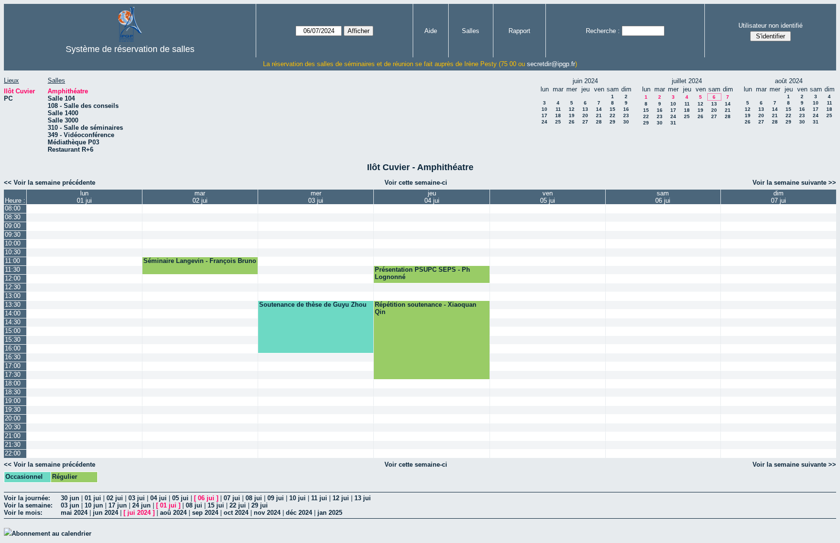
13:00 (12, 295)
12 (572, 109)
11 (558, 109)
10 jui (297, 498)
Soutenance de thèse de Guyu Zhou (313, 304)
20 (585, 115)
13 (585, 109)
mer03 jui (315, 197)
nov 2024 (267, 512)
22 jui (237, 505)
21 (599, 115)
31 (673, 122)
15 (612, 109)
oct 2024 (236, 512)
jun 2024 (105, 512)
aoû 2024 (173, 512)
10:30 (12, 252)
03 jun (70, 505)
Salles (470, 31)
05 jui (180, 498)
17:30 (12, 374)
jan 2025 (329, 512)
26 (572, 121)
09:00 (12, 225)
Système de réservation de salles (130, 49)
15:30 (12, 339)
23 (626, 115)
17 (544, 115)
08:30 (12, 217)
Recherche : (603, 31)
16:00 (12, 348)
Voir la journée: (27, 498)
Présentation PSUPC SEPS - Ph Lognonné (422, 273)
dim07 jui (778, 197)
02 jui (114, 498)
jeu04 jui (431, 197)
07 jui (232, 498)
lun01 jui (84, 197)
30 (626, 121)
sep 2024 (205, 512)
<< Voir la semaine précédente (49, 182)
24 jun (141, 505)
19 (572, 115)
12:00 (12, 278)
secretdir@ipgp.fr (551, 64)
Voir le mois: (23, 512)
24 (544, 121)
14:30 (12, 322)
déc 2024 (299, 512)
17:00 (12, 365)
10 (544, 109)
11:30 (12, 269)
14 (599, 109)
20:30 (12, 427)
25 (558, 121)
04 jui (158, 498)
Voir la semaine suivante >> (794, 182)
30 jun (70, 498)
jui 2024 (139, 512)
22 (612, 115)
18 (558, 115)
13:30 (12, 304)
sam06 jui (662, 197)
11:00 (12, 260)
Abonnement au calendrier (51, 533)
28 (599, 121)
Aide (430, 31)
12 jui (340, 498)
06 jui (206, 498)
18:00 (12, 383)
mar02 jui (200, 197)
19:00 (12, 400)
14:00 (12, 313)
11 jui (319, 498)
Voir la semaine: (28, 505)
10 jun (94, 505)
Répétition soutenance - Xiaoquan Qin (425, 308)
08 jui (253, 498)
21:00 (12, 435)
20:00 (12, 418)
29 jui (259, 505)
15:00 (12, 330)
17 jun (117, 505)
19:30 (12, 409)
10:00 (12, 243)
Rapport (519, 31)
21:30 (12, 444)
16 (626, 109)
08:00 (12, 208)
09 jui (275, 498)
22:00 (12, 453)
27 (585, 121)
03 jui (136, 498)
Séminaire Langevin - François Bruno (199, 260)
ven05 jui (547, 197)
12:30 (12, 287)
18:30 (12, 392)
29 (612, 121)
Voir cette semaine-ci (416, 182)
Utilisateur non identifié (770, 25)
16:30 (12, 357)
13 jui (362, 498)
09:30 (12, 234)
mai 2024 (74, 512)
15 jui (216, 505)
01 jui (93, 498)
